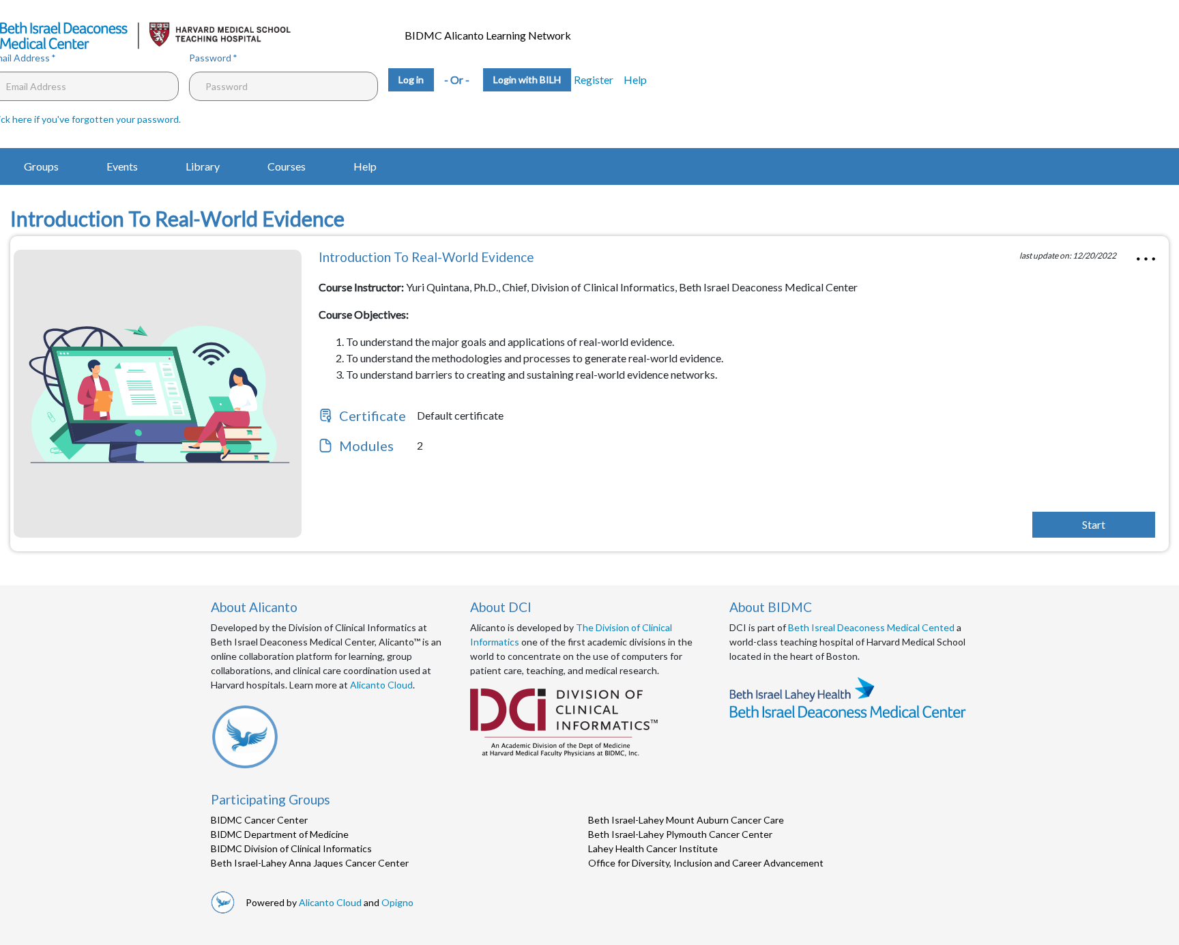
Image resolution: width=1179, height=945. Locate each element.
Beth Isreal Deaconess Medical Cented (871, 627)
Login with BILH (527, 79)
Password (210, 57)
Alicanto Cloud (381, 684)
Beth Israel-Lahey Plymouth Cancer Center (680, 834)
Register (593, 79)
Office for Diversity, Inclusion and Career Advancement (706, 863)
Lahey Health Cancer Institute (653, 848)
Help (635, 79)
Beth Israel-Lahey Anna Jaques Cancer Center (310, 863)
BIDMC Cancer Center (259, 820)
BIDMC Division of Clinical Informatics (291, 848)
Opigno (397, 902)
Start (1093, 524)
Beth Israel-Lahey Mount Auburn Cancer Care (686, 820)
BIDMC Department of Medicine (280, 834)
